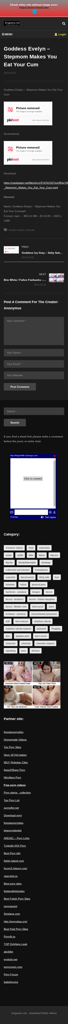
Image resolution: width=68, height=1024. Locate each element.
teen (23, 650)
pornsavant (10, 906)
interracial (37, 606)
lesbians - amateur (16, 614)
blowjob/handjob (27, 562)
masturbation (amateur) (44, 614)
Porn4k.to (9, 936)
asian (9, 555)
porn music (41, 636)
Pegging (56, 628)
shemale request (45, 643)
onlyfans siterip (42, 621)
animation (44, 548)
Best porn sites (13, 883)
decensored (27, 577)
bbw (31, 555)
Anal (31, 548)
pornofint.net (11, 807)
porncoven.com (13, 966)
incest (49, 592)
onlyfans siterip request (18, 628)
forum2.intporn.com (15, 868)
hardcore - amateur (16, 592)
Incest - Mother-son (16, 606)
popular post (22, 636)
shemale (26, 643)
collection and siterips (17, 570)
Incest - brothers (14, 599)
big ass (54, 555)
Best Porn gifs (12, 853)
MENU (8, 34)
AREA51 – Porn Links (16, 838)
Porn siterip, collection (17, 792)
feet (57, 577)
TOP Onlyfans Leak (15, 944)
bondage (46, 562)
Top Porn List (11, 800)
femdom (10, 584)
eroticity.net (10, 959)
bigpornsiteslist (13, 830)
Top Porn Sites (12, 747)
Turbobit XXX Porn (15, 845)
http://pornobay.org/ (15, 921)
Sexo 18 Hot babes (15, 754)
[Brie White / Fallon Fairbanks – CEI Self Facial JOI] (34, 279)
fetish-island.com (14, 860)
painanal (41, 628)
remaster (11, 643)
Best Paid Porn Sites (16, 929)
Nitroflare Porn (12, 777)
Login (62, 34)
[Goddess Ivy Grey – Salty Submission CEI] (34, 252)
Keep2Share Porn (14, 769)
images (36, 592)
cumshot (10, 577)
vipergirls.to (11, 876)
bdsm (42, 555)
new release (21, 621)
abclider (8, 951)
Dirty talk (30, 230)
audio (20, 555)
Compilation (41, 570)
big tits (9, 562)
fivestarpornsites (13, 732)
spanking (10, 650)
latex (51, 606)
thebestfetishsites (14, 891)
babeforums (11, 981)
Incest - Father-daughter (42, 599)
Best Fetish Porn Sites (17, 898)
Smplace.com (12, 913)
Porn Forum (11, 974)
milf (8, 621)
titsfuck (36, 650)
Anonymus (12, 308)
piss (8, 636)
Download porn (13, 815)
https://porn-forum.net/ (34, 7)
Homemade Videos (15, 739)
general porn (39, 584)
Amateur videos (16, 230)
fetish (23, 584)
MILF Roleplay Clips (16, 762)
